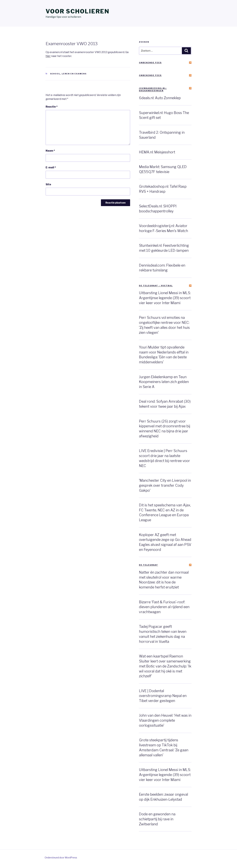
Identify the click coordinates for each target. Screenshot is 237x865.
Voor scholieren (77, 11)
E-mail (51, 167)
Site (48, 184)
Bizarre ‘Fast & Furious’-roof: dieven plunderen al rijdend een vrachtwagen (164, 607)
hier (48, 56)
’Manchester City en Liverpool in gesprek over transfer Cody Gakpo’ (165, 485)
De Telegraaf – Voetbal (156, 285)
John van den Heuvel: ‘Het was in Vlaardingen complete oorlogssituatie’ (165, 720)
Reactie (52, 106)
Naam (50, 150)
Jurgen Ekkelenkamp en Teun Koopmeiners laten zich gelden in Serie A (164, 382)
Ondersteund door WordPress (61, 857)
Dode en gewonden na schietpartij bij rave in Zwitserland (157, 819)
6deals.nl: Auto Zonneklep (160, 98)
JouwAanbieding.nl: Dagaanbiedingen (153, 89)
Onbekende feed (150, 62)
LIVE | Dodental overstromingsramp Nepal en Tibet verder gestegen (163, 696)
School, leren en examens (68, 74)
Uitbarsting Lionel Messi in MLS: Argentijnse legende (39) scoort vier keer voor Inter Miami (165, 298)
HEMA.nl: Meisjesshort (157, 152)
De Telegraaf (148, 565)
